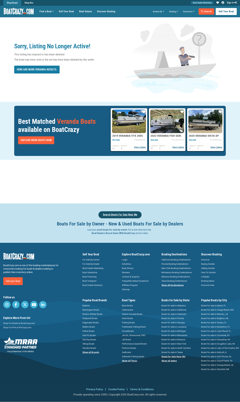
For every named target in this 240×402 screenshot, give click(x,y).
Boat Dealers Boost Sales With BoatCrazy (113, 233)
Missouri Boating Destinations (175, 276)
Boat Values (85, 11)
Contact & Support (130, 276)
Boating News (207, 281)
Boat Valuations (89, 272)
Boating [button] (172, 11)
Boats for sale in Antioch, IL (214, 352)
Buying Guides (208, 264)
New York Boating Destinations (176, 268)
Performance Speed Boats (134, 344)
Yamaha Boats (89, 348)
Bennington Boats (90, 310)
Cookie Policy (116, 389)
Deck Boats (127, 318)
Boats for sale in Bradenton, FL (215, 327)
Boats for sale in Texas (172, 352)
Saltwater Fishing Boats (133, 356)
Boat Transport (89, 281)
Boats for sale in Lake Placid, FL (216, 331)
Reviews (126, 272)
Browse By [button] (157, 11)
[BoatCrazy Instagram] (7, 304)
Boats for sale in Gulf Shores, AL (216, 356)
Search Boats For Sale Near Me (120, 214)
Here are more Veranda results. (37, 69)
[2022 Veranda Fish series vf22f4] (167, 121)
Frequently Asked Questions (135, 281)
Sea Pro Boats (89, 335)
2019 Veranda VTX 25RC (127, 135)
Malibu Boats (88, 327)
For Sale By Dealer (90, 264)
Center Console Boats (132, 314)
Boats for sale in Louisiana (173, 327)
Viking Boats (88, 344)
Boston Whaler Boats (92, 314)
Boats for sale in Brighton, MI (214, 318)
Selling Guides (208, 268)
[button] (217, 3)
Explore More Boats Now (36, 140)
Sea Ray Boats (89, 339)
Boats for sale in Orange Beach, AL (217, 365)
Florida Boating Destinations (174, 264)
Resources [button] (187, 11)
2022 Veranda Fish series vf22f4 (172, 135)
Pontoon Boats (129, 348)
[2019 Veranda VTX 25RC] (129, 121)
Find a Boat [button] (46, 11)
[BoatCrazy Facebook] (16, 304)
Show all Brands (90, 352)
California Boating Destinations (176, 259)
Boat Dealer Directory (92, 285)
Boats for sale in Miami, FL (213, 305)
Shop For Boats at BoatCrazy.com (19, 323)
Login (124, 259)
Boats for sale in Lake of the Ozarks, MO (220, 348)
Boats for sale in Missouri (173, 339)
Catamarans (127, 310)
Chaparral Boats (89, 318)
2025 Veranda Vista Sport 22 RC (210, 135)
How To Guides (208, 272)
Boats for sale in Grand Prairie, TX (216, 361)
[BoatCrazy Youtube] (34, 304)
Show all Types (129, 361)
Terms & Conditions (142, 389)
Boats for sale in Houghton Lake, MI (218, 344)
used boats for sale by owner (112, 229)
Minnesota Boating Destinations (176, 272)
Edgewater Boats (90, 322)
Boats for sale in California (173, 310)
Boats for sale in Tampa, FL (214, 322)
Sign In (230, 2)
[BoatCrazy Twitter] (25, 304)
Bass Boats (127, 305)
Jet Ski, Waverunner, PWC (134, 335)
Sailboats (126, 352)
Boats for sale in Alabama (173, 305)
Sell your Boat (13, 281)
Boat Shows (127, 268)
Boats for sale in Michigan (173, 331)
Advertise (126, 264)
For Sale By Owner (90, 259)
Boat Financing (89, 276)
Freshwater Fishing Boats (134, 327)
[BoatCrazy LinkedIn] (43, 304)
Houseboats (128, 331)
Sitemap (126, 289)
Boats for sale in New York (173, 344)
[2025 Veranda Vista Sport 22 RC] (205, 121)
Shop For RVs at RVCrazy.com (17, 327)
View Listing (140, 147)
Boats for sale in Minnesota (174, 335)
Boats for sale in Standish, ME (215, 369)
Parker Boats (88, 331)
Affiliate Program (130, 285)
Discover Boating (106, 11)
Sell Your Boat (66, 11)
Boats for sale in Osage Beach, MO (217, 310)
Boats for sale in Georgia (173, 322)
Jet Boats (126, 339)
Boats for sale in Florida (172, 318)
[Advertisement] (138, 181)
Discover (205, 259)
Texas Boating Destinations (174, 281)
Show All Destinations (172, 285)
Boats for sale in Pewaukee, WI (215, 339)
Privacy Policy (94, 389)
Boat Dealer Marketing (202, 2)
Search (207, 11)
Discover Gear (207, 285)
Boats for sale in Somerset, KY (215, 335)
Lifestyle (205, 276)
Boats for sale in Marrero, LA (214, 314)
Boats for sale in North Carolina (176, 348)
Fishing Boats (128, 322)
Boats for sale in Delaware (173, 314)
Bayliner (86, 305)
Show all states (169, 361)
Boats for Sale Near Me (173, 356)
